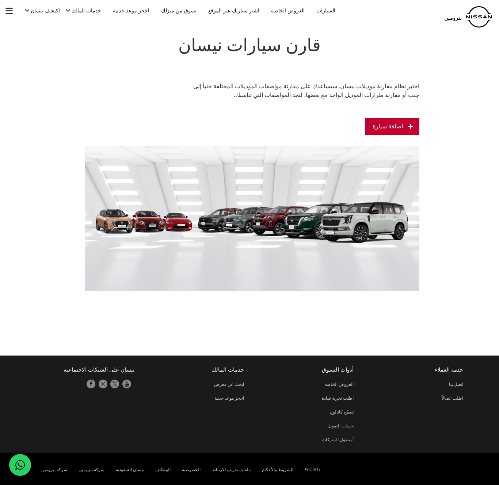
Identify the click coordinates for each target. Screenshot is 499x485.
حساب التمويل (340, 426)
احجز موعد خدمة (229, 398)
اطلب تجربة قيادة (338, 398)
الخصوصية (191, 469)
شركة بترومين (54, 469)
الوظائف (163, 469)
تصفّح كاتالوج (342, 412)
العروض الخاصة (339, 384)
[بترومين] (479, 17)
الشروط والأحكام (277, 469)
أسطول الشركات (338, 439)
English (312, 469)
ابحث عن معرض (229, 384)
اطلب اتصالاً (452, 398)
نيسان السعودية (130, 469)
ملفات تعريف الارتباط (231, 469)
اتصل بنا (456, 384)
